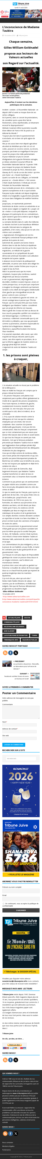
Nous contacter (7, 1142)
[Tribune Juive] (21, 6)
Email (4, 895)
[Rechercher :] (21, 759)
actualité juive (14, 618)
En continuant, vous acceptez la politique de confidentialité (20, 904)
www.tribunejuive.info (22, 1093)
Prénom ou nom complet (11, 887)
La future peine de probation (16, 635)
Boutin (27, 618)
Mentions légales (8, 1146)
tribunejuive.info (11, 640)
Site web (5, 735)
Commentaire (7, 704)
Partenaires (6, 1150)
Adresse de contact (9, 729)
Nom (4, 722)
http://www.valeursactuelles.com (16, 596)
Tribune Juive (23, 35)
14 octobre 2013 (9, 35)
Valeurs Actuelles (29, 640)
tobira (34, 635)
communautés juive (12, 622)
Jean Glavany (9, 631)
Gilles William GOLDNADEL (14, 627)
